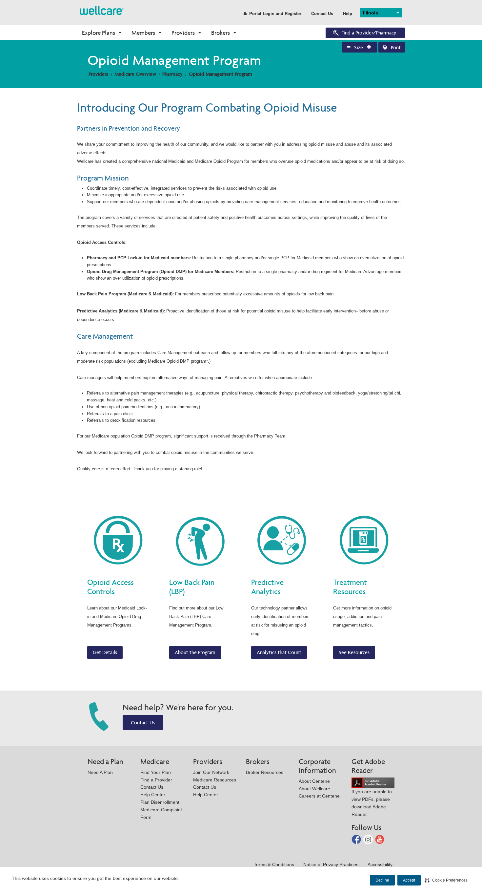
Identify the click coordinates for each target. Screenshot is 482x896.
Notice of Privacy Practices (330, 864)
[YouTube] (380, 839)
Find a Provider (156, 779)
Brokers (220, 32)
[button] (446, 880)
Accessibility (380, 864)
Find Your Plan (155, 772)
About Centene (314, 781)
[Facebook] (356, 839)
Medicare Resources (214, 779)
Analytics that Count (279, 652)
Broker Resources (264, 772)
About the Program (195, 652)
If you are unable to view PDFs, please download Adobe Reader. (371, 803)
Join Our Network (211, 772)
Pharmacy (172, 74)
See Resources (354, 652)
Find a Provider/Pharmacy (368, 33)
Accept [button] (409, 880)
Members (143, 32)
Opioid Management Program (220, 74)
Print (395, 47)
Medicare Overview (135, 74)
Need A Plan (100, 772)
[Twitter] (368, 839)
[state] (102, 10)
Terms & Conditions (274, 864)
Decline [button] (382, 880)
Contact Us (322, 13)
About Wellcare (314, 788)
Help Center (152, 794)
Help (347, 13)
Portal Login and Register (275, 13)
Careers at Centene (319, 796)
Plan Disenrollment (159, 802)
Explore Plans (98, 32)
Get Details (105, 652)
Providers (183, 32)
